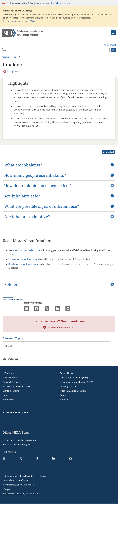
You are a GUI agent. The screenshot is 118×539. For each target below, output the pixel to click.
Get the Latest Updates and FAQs (19, 21)
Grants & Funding (11, 390)
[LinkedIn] (57, 308)
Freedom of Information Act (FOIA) (76, 382)
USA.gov (7, 489)
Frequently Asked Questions (73, 390)
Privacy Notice (66, 373)
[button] (113, 32)
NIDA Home (8, 373)
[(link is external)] (21, 458)
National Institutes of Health (16, 480)
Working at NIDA (68, 386)
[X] (47, 308)
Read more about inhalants (23, 264)
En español (12, 71)
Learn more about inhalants (23, 259)
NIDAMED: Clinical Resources (16, 386)
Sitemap (64, 399)
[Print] (67, 308)
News (5, 395)
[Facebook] (36, 308)
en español (110, 44)
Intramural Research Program (17, 444)
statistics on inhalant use (26, 250)
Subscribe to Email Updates (16, 412)
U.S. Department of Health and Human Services (25, 476)
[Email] (26, 308)
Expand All (108, 152)
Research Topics (9, 57)
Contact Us (65, 395)
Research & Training (12, 382)
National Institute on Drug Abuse (18, 484)
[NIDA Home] (49, 33)
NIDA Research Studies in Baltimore (19, 440)
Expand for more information (61, 327)
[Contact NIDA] (4, 458)
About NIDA (8, 399)
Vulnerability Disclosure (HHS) (74, 377)
